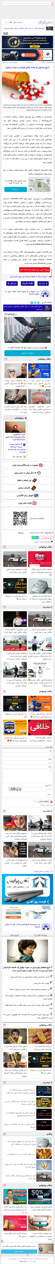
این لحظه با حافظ (24, 480)
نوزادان (36, 542)
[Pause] (6, 340)
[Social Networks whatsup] (38, 302)
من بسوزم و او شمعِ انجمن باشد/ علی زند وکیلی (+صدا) (22, 292)
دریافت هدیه (19, 1251)
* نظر (50, 767)
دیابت (41, 542)
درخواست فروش (27, 353)
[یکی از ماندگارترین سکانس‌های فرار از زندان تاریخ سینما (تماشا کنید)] (15, 427)
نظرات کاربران (27, 283)
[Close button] (53, 1241)
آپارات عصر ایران (25, 503)
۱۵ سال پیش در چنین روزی (25, 472)
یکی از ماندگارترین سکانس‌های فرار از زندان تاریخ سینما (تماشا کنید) (15, 437)
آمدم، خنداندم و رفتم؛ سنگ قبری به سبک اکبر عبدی (30, 977)
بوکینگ (43, 805)
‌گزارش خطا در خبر (46, 538)
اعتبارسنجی (49, 805)
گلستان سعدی (24, 488)
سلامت (43, 62)
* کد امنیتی (48, 785)
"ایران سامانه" (23, 1261)
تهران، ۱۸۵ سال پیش (41, 983)
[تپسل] (5, 314)
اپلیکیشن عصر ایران (36, 518)
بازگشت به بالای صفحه (42, 871)
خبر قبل (13, 283)
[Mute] (10, 340)
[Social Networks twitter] (35, 302)
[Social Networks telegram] (31, 302)
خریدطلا (16, 189)
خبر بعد (42, 283)
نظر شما (49, 747)
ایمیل (50, 759)
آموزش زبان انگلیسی (25, 495)
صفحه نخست (49, 62)
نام (51, 751)
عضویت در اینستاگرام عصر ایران (25, 465)
